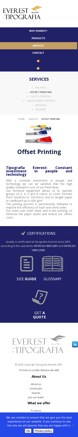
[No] (73, 425)
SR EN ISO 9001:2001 (46, 246)
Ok (28, 430)
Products (36, 410)
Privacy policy (43, 430)
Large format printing (40, 100)
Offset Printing (41, 92)
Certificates (35, 388)
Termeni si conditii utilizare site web (39, 370)
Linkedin (75, 344)
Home (21, 119)
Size (26, 278)
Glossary (52, 278)
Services (39, 79)
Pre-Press (40, 87)
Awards (36, 393)
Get (39, 314)
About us (36, 384)
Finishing (40, 105)
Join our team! (36, 397)
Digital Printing (41, 96)
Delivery (41, 109)
